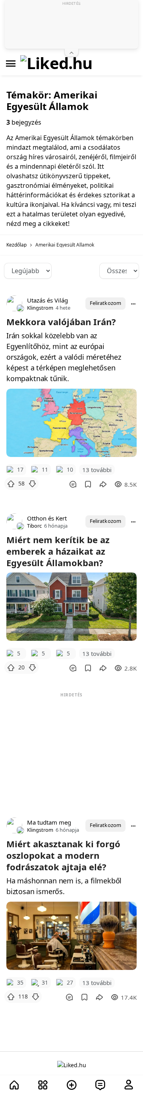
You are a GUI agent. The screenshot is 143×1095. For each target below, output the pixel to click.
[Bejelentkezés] (128, 1085)
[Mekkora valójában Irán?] (71, 423)
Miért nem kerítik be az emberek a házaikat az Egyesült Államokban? (58, 551)
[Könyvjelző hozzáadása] (88, 484)
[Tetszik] (10, 483)
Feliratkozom (105, 303)
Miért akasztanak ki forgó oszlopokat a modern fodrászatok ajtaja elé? (63, 855)
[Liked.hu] (56, 63)
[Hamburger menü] (10, 63)
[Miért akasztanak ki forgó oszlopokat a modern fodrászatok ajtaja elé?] (71, 936)
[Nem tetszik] (32, 483)
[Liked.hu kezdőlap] (71, 1064)
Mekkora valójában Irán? (61, 322)
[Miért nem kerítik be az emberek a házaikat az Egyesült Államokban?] (71, 607)
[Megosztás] (102, 484)
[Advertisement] (71, 749)
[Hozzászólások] (72, 484)
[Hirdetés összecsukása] (71, 53)
